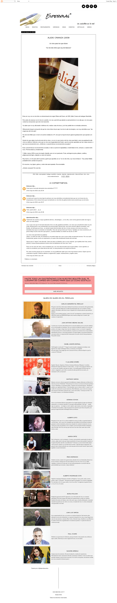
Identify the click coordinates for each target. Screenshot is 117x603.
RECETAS (35, 27)
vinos (88, 174)
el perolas (59, 174)
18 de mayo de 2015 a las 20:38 (35, 212)
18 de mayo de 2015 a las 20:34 (35, 190)
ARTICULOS (80, 27)
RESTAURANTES (45, 27)
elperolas (64, 174)
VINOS (64, 27)
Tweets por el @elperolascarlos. (40, 568)
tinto (85, 174)
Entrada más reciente (27, 265)
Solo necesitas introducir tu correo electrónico (46, 283)
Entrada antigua (91, 265)
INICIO (27, 27)
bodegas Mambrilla (86, 116)
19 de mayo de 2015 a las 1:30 (34, 255)
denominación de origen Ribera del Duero (53, 116)
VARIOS (89, 27)
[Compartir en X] (65, 176)
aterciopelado (42, 174)
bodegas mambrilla (51, 174)
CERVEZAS (56, 27)
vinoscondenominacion (53, 176)
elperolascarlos (71, 174)
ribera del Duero (79, 174)
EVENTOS (71, 27)
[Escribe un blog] (64, 176)
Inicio (60, 265)
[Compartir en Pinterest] (68, 176)
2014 (34, 174)
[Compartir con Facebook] (67, 176)
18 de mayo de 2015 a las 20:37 (35, 202)
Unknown (29, 186)
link (40, 168)
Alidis (37, 174)
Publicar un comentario (31, 259)
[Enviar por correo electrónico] (62, 176)
